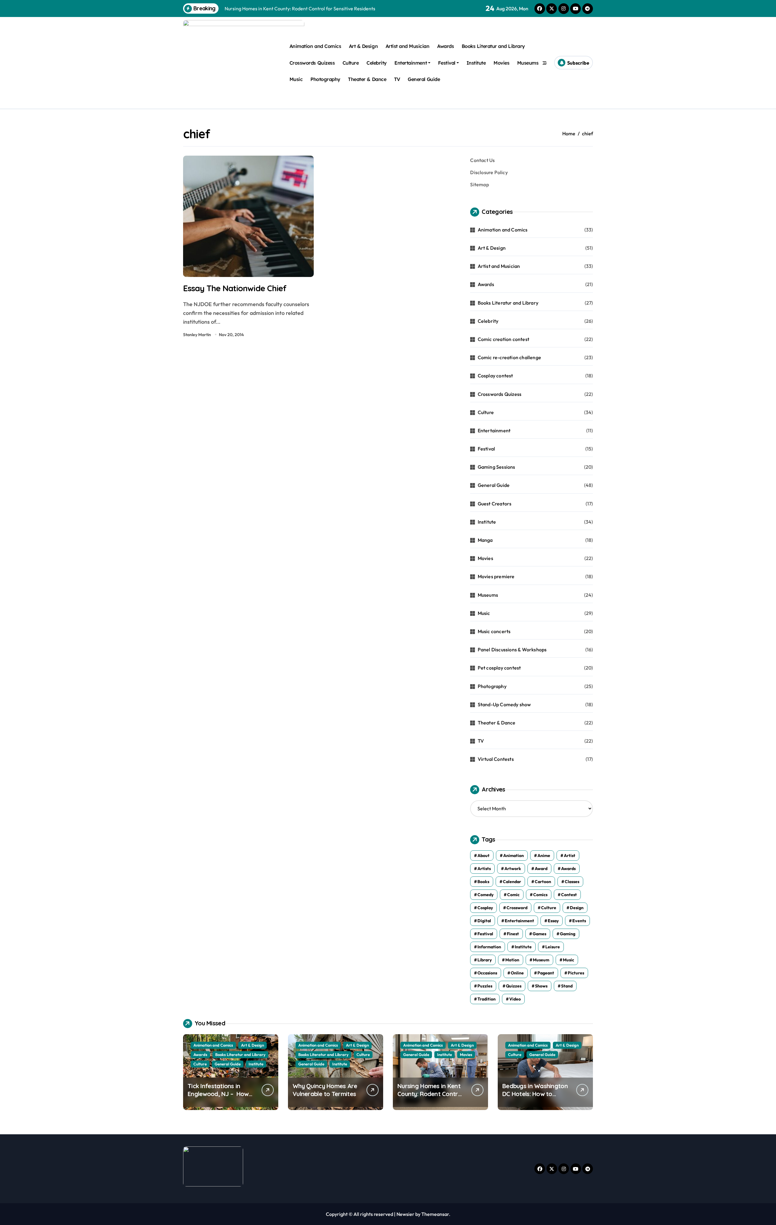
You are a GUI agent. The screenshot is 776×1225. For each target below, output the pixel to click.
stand (567, 986)
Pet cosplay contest (499, 668)
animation (513, 855)
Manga (485, 540)
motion (512, 960)
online (517, 973)
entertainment (519, 920)
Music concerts (494, 631)
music (568, 960)
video (515, 999)
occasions (487, 973)
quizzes (513, 986)
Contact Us (482, 160)
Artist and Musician (408, 46)
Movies (501, 63)
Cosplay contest (495, 376)
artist (569, 855)
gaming (567, 933)
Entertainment (410, 63)
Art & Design (363, 46)
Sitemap (479, 184)
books (483, 881)
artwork (512, 868)
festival (485, 933)
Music (296, 79)
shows (541, 986)
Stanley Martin (197, 334)
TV (397, 79)
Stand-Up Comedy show (504, 704)
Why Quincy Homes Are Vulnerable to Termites (325, 1090)
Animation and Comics (315, 46)
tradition (486, 999)
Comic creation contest (503, 339)
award (541, 868)
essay (553, 920)
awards (568, 868)
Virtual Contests (496, 759)
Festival (446, 63)
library (484, 960)
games (539, 933)
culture (548, 907)
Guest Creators (495, 504)
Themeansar (435, 1214)
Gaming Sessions (496, 467)
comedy (485, 894)
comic (513, 894)
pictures (576, 973)
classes (572, 881)
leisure (552, 947)
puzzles (484, 986)
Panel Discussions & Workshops (512, 649)
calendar (512, 881)
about (483, 855)
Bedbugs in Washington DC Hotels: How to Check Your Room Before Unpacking (535, 1097)
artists (484, 868)
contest (569, 894)
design (577, 907)
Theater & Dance (367, 79)
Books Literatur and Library (493, 46)
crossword (517, 907)
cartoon (543, 881)
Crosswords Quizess (312, 63)
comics (540, 894)
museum (541, 960)
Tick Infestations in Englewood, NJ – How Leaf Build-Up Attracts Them (219, 1097)
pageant (545, 973)
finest (513, 933)
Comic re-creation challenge (509, 357)
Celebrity (376, 63)
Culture (351, 63)
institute (523, 947)
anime (543, 855)
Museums (528, 63)
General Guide (424, 79)
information (489, 947)
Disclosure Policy (488, 172)
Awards (445, 46)
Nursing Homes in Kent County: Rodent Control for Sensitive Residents (430, 1093)
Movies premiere (496, 576)
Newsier (405, 1214)
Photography (325, 79)
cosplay (485, 907)
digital (484, 920)
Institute (476, 63)
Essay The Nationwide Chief (234, 288)
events (579, 920)
